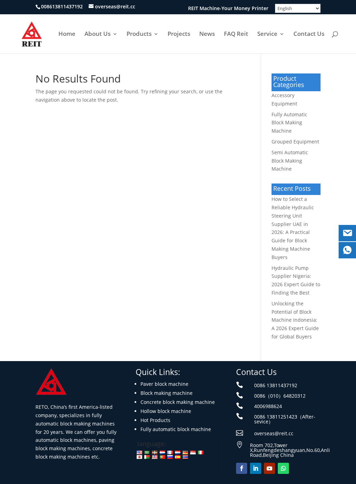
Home (66, 34)
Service (267, 34)
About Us (97, 34)
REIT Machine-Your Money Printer (228, 8)
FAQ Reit (236, 34)
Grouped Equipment (295, 141)
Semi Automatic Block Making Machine (290, 160)
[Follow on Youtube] (269, 468)
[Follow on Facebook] (241, 468)
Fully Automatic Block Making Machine (289, 122)
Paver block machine (164, 384)
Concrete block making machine (177, 402)
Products (139, 34)
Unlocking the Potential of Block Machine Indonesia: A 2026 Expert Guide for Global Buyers (295, 320)
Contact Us (308, 34)
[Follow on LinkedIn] (255, 468)
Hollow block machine (165, 411)
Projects (179, 34)
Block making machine (166, 393)
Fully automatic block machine (175, 429)
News (207, 34)
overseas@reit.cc (273, 433)
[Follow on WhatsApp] (283, 468)
